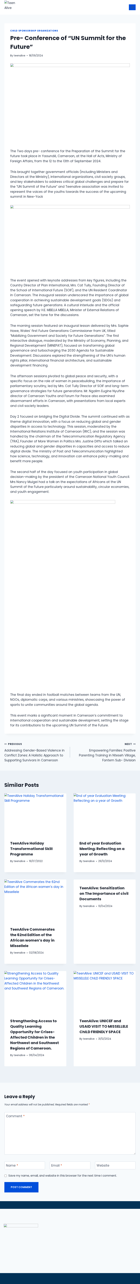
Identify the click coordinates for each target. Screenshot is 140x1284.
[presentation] (35, 814)
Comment (15, 1116)
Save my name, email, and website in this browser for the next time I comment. (62, 1176)
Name (12, 1165)
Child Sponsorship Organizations (34, 30)
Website (103, 1165)
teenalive (19, 55)
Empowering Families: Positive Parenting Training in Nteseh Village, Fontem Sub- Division (107, 752)
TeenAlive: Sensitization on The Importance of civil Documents (104, 893)
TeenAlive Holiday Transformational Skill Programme (31, 849)
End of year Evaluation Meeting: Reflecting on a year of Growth (102, 849)
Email (56, 1165)
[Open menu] (132, 7)
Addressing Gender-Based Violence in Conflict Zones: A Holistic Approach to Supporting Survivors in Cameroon (34, 752)
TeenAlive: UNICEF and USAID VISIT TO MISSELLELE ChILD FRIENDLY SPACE (103, 1026)
